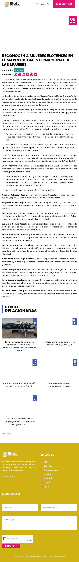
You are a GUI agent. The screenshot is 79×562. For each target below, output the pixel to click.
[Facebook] (15, 74)
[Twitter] (35, 74)
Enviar (11, 546)
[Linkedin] (23, 74)
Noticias (19, 70)
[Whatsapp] (27, 74)
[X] (19, 74)
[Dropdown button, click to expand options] (49, 4)
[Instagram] (31, 74)
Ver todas (6, 433)
